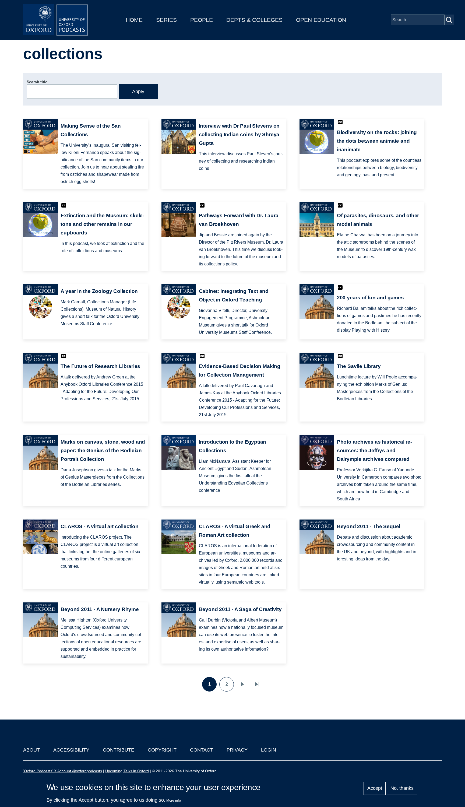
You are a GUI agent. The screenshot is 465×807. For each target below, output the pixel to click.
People (201, 20)
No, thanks (402, 788)
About (31, 750)
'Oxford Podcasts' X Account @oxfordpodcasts (62, 771)
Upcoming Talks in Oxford (127, 771)
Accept (374, 788)
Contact (201, 750)
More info (173, 800)
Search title (37, 82)
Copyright (162, 750)
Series (166, 20)
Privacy (237, 750)
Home (134, 20)
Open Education (321, 20)
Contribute (118, 750)
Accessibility (71, 750)
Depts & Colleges (254, 20)
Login (268, 750)
